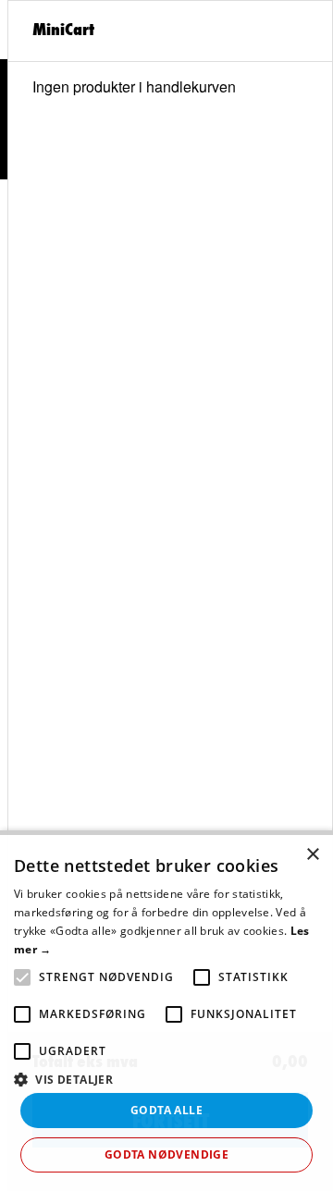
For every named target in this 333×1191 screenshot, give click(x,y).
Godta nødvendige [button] (166, 1154)
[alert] (166, 1010)
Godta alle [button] (166, 1110)
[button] (22, 977)
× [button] (312, 855)
